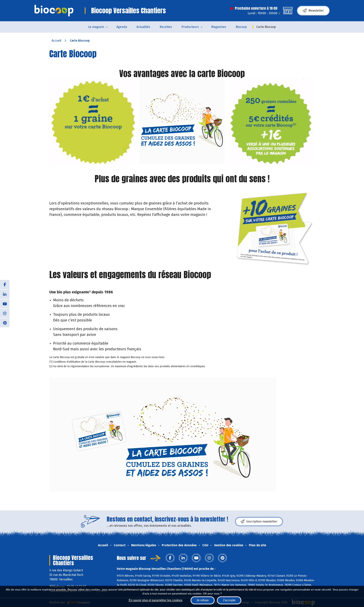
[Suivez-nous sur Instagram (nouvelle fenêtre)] (4, 313)
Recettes (166, 27)
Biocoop (241, 27)
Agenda (121, 27)
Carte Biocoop (266, 27)
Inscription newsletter (261, 521)
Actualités (143, 27)
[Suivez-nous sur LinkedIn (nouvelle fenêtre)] (4, 294)
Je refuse (202, 600)
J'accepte (229, 600)
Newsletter (316, 10)
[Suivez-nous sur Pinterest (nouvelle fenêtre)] (4, 322)
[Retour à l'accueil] (54, 11)
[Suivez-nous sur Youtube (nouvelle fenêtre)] (4, 303)
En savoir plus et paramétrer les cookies (155, 600)
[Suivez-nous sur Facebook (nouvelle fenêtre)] (4, 284)
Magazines (218, 27)
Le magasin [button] (96, 27)
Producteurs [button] (190, 27)
